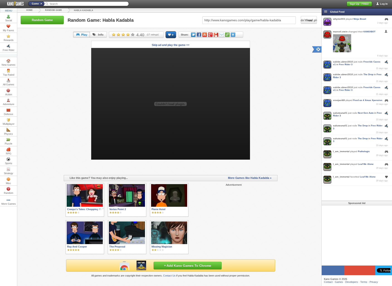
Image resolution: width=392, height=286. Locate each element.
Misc (8, 183)
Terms (363, 282)
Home (29, 10)
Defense (8, 114)
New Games (8, 64)
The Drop (368, 74)
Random (8, 193)
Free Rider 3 (346, 64)
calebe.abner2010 (343, 61)
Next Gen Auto (366, 113)
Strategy (8, 173)
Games (339, 282)
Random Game (53, 10)
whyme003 (339, 19)
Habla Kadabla (83, 10)
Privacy (374, 282)
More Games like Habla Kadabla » (250, 178)
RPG (8, 153)
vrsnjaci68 (339, 100)
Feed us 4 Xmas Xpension (367, 100)
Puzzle (8, 143)
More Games (8, 203)
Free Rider (9, 50)
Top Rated (8, 74)
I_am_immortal (341, 151)
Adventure (8, 104)
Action (8, 94)
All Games (8, 84)
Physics (8, 133)
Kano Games (13, 4)
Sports (8, 163)
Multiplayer (9, 124)
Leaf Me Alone (366, 164)
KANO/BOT (369, 31)
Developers (351, 282)
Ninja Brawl (359, 19)
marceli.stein (340, 31)
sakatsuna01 (340, 113)
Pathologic (364, 151)
